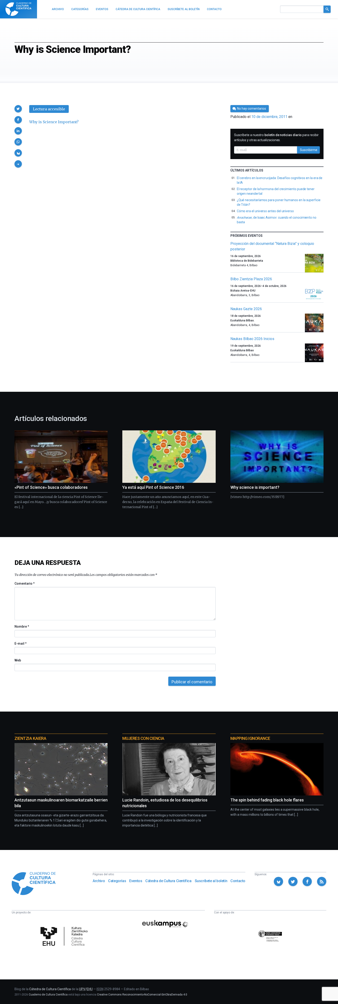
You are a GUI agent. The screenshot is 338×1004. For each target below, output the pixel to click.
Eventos (135, 881)
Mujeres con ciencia (143, 738)
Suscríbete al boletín (211, 881)
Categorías (117, 881)
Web (17, 660)
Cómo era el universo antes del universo (265, 211)
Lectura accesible (49, 109)
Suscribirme (308, 150)
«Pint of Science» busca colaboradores (51, 487)
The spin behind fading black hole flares (267, 800)
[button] (18, 108)
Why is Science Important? (54, 122)
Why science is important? (254, 487)
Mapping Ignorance (250, 738)
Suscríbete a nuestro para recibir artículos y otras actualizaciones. (276, 137)
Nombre (21, 626)
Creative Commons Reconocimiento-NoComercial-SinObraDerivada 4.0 (142, 994)
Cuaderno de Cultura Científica (48, 994)
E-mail (20, 643)
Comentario (24, 583)
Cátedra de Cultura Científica (168, 881)
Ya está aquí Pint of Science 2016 (153, 487)
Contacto (237, 881)
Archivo (99, 881)
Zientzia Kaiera (30, 738)
